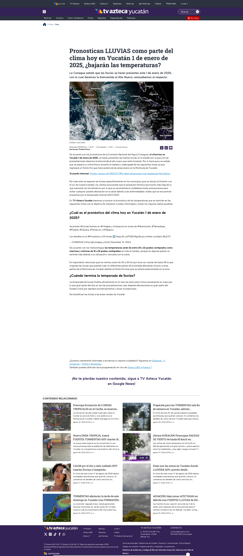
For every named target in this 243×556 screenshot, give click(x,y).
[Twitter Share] (161, 147)
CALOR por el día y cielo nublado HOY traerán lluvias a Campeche (95, 467)
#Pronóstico (94, 236)
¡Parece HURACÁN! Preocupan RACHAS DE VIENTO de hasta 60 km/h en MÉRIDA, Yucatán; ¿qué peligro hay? (176, 437)
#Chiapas (106, 226)
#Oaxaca (84, 229)
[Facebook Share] (170, 147)
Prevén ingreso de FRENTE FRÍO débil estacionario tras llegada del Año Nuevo (130, 173)
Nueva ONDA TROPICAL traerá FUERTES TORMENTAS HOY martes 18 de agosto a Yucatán (95, 437)
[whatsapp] (63, 535)
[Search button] (197, 11)
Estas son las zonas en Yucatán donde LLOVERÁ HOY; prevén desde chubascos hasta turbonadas (175, 468)
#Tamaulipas (158, 226)
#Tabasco (108, 229)
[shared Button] (166, 147)
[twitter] (45, 535)
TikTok (85, 364)
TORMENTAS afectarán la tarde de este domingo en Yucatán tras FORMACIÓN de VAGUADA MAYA (96, 498)
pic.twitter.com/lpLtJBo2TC (156, 236)
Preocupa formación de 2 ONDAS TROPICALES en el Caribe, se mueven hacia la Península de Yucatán (95, 407)
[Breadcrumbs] (46, 24)
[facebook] (59, 535)
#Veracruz (95, 229)
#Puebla (73, 229)
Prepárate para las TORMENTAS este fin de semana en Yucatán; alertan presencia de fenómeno (176, 407)
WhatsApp (96, 364)
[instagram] (50, 535)
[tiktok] (55, 535)
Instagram (74, 364)
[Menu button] (54, 12)
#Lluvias (84, 226)
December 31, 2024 (120, 242)
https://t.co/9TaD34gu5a (128, 236)
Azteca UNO (134, 367)
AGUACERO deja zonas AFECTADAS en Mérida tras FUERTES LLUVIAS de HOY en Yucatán (176, 498)
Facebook (157, 360)
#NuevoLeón (144, 226)
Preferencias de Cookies (148, 543)
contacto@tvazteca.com (179, 532)
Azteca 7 (147, 367)
